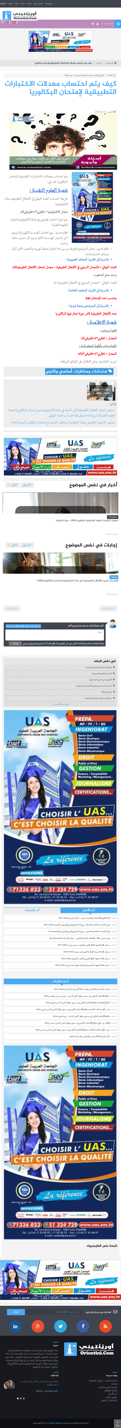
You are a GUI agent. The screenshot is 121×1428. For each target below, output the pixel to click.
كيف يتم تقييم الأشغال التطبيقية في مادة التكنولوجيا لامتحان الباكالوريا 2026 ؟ (77, 581)
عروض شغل (111, 1397)
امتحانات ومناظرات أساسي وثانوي (77, 371)
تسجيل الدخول (38, 3)
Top (117, 1425)
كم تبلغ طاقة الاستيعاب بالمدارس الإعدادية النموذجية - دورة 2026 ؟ (79, 75)
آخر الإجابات (32, 910)
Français (48, 4)
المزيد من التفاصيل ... (60, 704)
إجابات (22, 3)
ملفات (16, 3)
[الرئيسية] (19, 16)
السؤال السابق (107, 608)
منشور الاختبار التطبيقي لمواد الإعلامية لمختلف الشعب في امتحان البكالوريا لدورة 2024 (63, 422)
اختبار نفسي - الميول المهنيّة (103, 1381)
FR (2, 22)
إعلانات (28, 3)
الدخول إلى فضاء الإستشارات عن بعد (23, 626)
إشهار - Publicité (109, 1400)
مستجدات (113, 517)
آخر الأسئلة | (111, 75)
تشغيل (10, 3)
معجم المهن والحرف (107, 1387)
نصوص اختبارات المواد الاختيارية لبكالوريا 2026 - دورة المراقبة (87, 521)
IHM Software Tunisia (60, 1423)
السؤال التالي (13, 608)
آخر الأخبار (89, 910)
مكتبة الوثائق (111, 1390)
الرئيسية (110, 63)
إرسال (15, 643)
